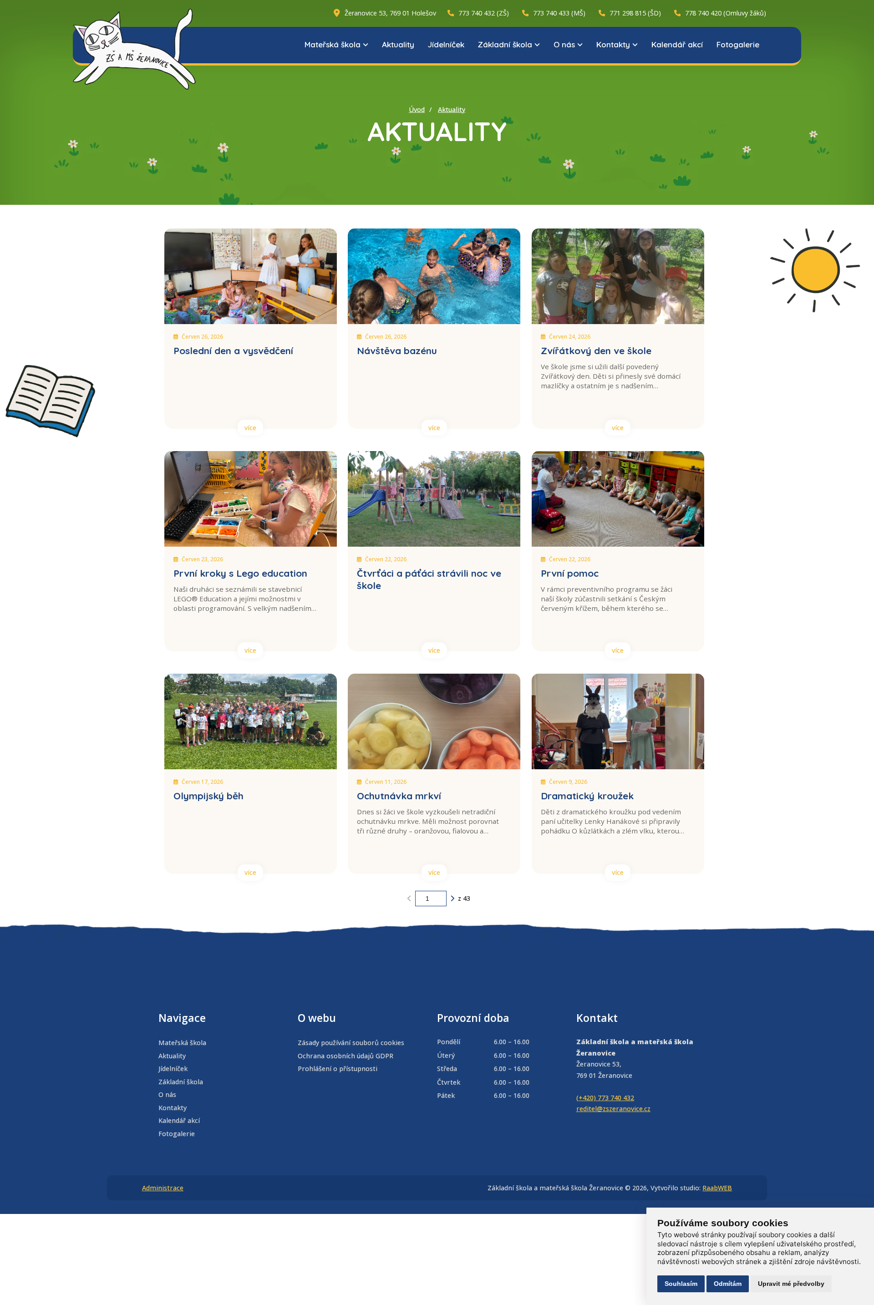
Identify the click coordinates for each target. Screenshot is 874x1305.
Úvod (417, 109)
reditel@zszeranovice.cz (613, 1108)
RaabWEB (717, 1187)
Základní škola (505, 44)
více (250, 427)
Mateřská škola (333, 44)
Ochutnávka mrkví (399, 796)
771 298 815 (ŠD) (635, 13)
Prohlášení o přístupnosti (337, 1068)
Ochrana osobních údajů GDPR (345, 1055)
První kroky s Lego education (240, 573)
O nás (564, 44)
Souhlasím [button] (681, 1283)
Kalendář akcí (677, 44)
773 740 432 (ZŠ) (483, 13)
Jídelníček (446, 44)
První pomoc (570, 573)
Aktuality (398, 44)
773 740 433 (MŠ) (559, 13)
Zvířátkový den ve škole (596, 350)
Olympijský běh (208, 796)
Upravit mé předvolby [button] (791, 1283)
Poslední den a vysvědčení (233, 350)
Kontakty (613, 44)
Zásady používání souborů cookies (351, 1042)
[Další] (452, 898)
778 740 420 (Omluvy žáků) (725, 13)
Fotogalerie (737, 44)
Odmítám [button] (728, 1283)
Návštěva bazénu (397, 350)
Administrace (162, 1187)
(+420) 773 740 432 (605, 1097)
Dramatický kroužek (587, 796)
